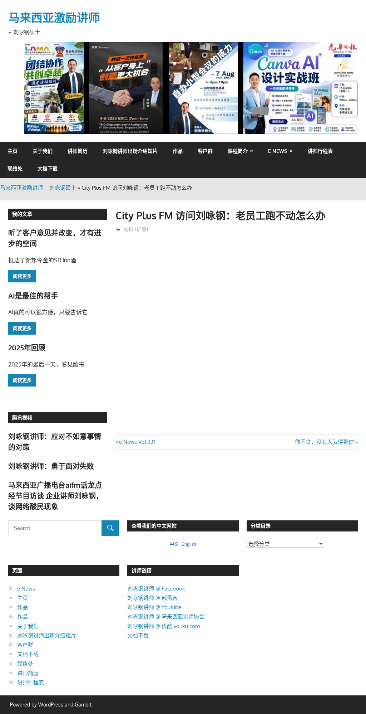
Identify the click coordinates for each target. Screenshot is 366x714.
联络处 (15, 168)
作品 (178, 151)
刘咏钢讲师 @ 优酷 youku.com (163, 626)
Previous (33, 86)
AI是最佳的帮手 (33, 295)
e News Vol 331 (137, 441)
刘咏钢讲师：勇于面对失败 (51, 466)
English (189, 544)
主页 (13, 151)
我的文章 (22, 214)
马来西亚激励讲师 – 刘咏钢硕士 (38, 187)
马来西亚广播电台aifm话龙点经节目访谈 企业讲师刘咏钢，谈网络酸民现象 (55, 495)
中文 (174, 544)
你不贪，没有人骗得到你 (324, 441)
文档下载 (48, 168)
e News (277, 151)
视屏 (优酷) (136, 229)
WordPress (50, 704)
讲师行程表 (320, 151)
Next (349, 86)
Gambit (83, 704)
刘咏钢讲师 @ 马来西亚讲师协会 (165, 616)
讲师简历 (78, 151)
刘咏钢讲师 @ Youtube (154, 607)
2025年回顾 (26, 347)
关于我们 (43, 151)
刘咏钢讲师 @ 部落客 (152, 597)
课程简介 (238, 151)
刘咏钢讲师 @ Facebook (156, 588)
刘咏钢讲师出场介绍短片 (130, 151)
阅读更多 (22, 276)
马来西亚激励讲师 (54, 17)
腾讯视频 (22, 417)
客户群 (205, 151)
